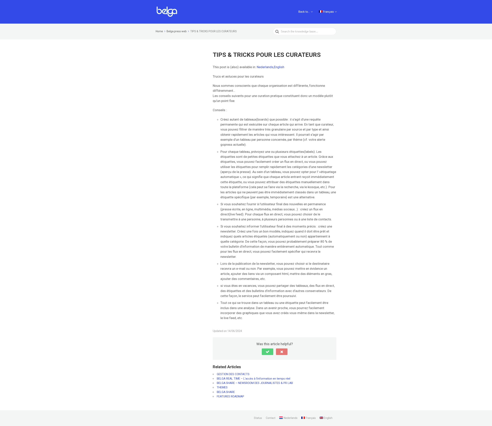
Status (258, 417)
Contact (270, 417)
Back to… (304, 11)
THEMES (222, 387)
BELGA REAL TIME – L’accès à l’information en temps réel (253, 378)
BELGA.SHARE (226, 392)
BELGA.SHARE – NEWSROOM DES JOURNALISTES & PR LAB (255, 383)
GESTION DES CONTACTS (233, 374)
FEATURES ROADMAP (230, 396)
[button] (267, 351)
